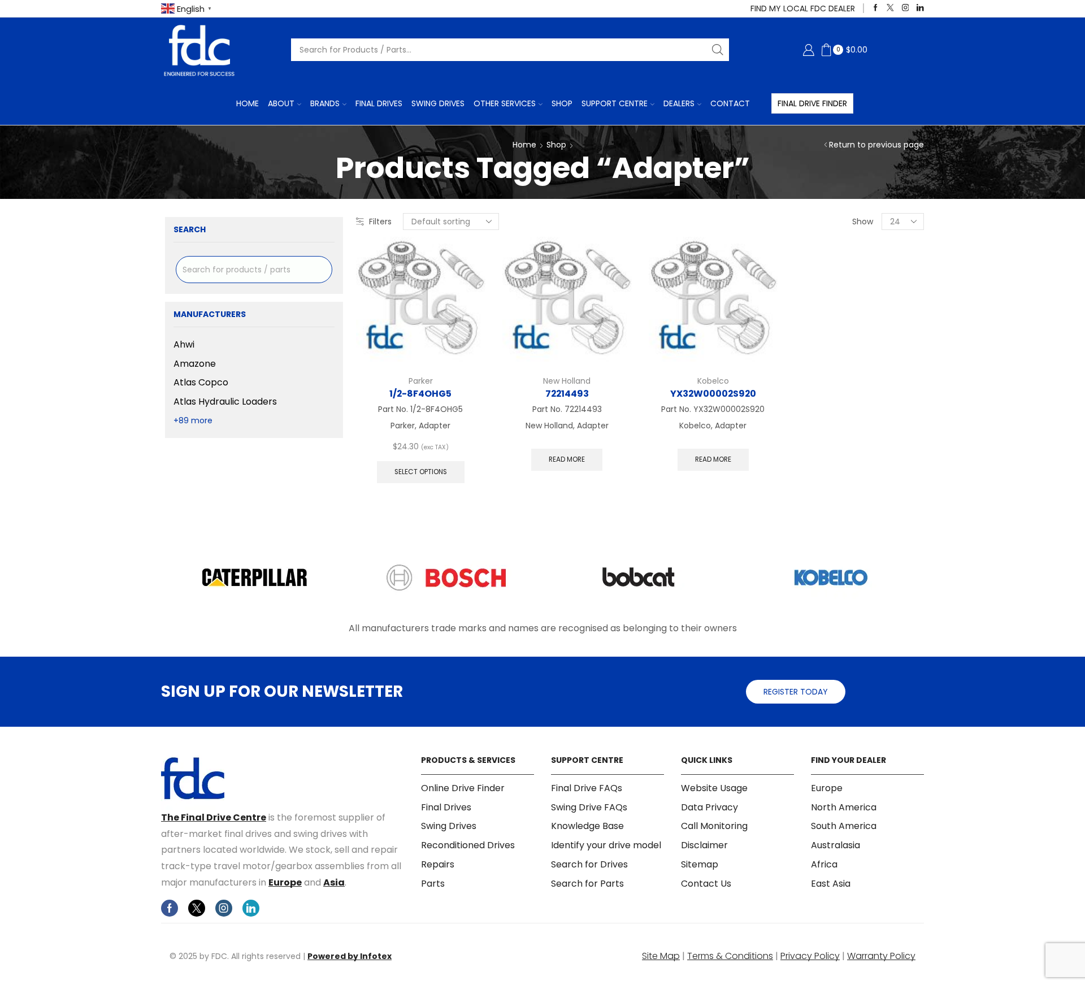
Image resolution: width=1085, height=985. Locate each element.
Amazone (194, 363)
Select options (420, 471)
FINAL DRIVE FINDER (812, 103)
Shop (562, 103)
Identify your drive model (606, 845)
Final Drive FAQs (586, 788)
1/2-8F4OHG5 (420, 393)
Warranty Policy (881, 955)
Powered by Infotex (349, 956)
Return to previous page (876, 144)
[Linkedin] (920, 8)
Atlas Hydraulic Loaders (225, 401)
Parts (433, 883)
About (281, 103)
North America (843, 807)
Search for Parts (587, 883)
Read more (567, 459)
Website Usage (714, 788)
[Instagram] (905, 8)
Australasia (835, 845)
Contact (730, 103)
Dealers (679, 103)
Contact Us (706, 883)
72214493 (567, 393)
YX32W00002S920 (713, 393)
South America (843, 825)
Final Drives (378, 103)
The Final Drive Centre (213, 817)
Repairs (437, 864)
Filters (380, 221)
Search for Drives (589, 864)
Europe (285, 882)
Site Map (661, 955)
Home (247, 103)
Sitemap (699, 864)
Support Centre (614, 103)
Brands (325, 103)
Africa (824, 864)
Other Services (505, 103)
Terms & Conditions (730, 955)
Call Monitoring (714, 825)
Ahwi (183, 345)
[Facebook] (875, 8)
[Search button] (717, 49)
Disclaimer (704, 845)
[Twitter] (890, 8)
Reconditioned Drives (468, 845)
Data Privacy (709, 807)
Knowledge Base (587, 825)
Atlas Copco (200, 382)
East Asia (830, 883)
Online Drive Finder (463, 788)
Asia (334, 882)
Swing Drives (438, 103)
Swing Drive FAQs (589, 807)
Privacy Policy (810, 955)
